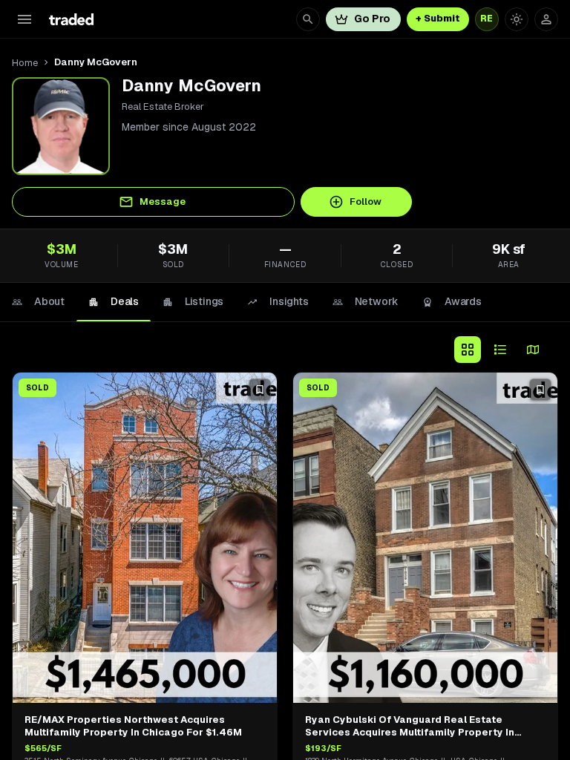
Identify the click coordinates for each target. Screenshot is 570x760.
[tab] (38, 302)
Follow (365, 201)
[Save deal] (260, 390)
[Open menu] (24, 19)
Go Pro (372, 18)
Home (25, 62)
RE (487, 18)
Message (163, 201)
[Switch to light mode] (516, 19)
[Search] (308, 19)
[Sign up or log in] (546, 19)
